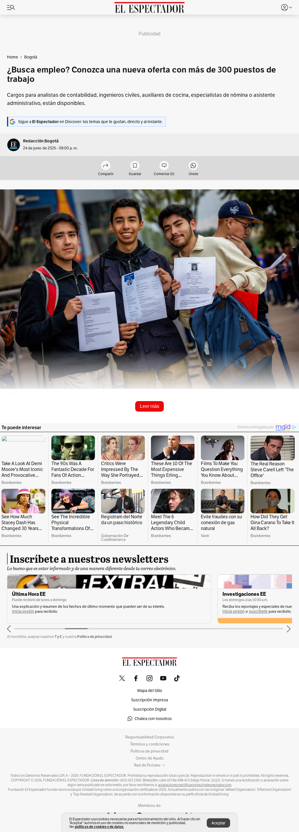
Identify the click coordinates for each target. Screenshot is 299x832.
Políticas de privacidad (149, 751)
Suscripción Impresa (149, 699)
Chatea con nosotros (153, 718)
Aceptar (218, 823)
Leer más (149, 406)
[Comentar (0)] (164, 166)
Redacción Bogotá (41, 141)
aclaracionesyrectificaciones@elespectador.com (195, 785)
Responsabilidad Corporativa (149, 737)
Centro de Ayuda (150, 758)
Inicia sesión (23, 611)
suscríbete (258, 611)
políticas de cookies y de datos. (99, 826)
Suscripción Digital (149, 709)
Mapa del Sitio (149, 690)
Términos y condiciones (149, 744)
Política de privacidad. (94, 636)
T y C (58, 636)
